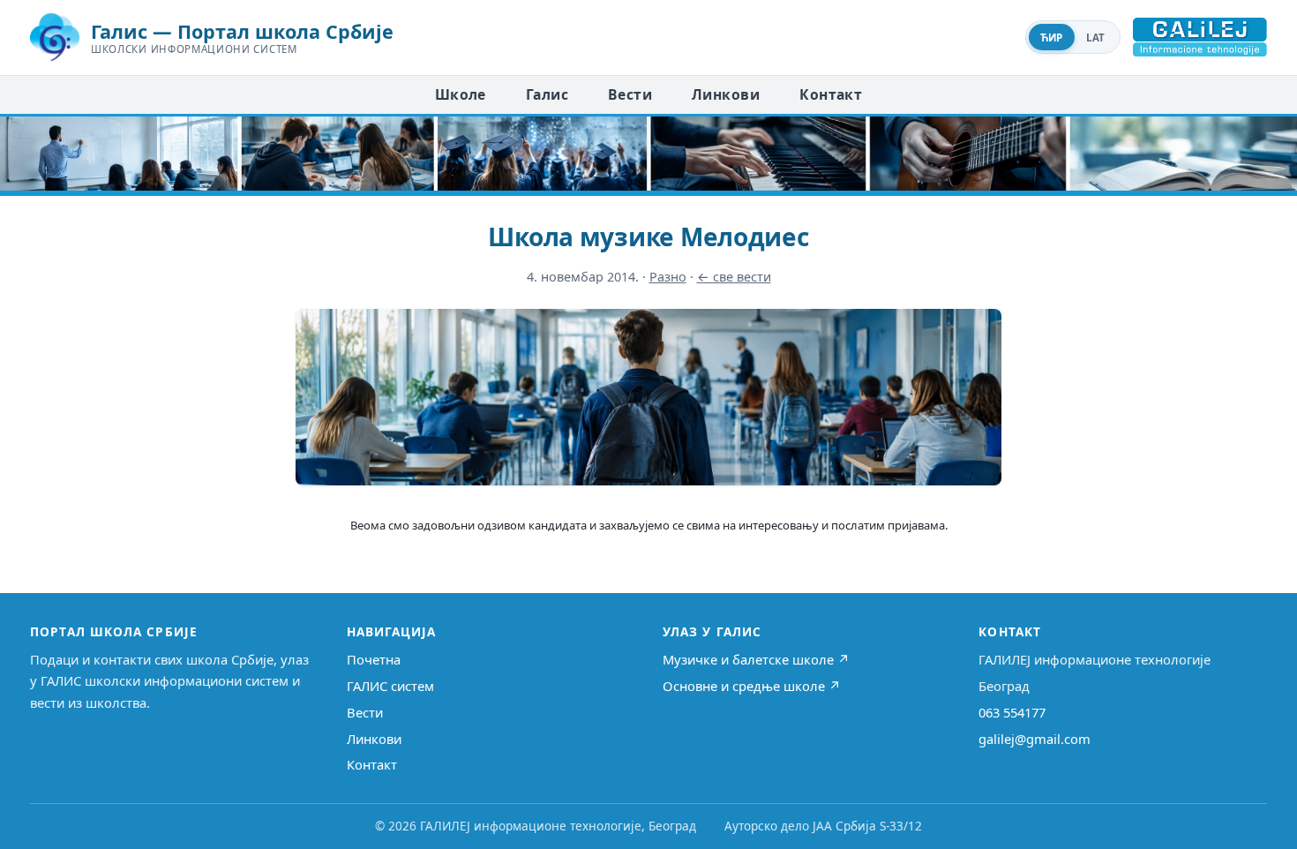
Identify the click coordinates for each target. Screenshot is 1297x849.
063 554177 (1012, 712)
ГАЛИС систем (390, 686)
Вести (630, 94)
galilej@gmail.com (1034, 739)
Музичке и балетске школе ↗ (756, 659)
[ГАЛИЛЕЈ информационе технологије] (1200, 37)
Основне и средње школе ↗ (752, 686)
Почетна (374, 659)
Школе (460, 94)
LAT (1096, 37)
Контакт (830, 94)
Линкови (726, 94)
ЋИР (1051, 37)
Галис (547, 94)
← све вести (734, 276)
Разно (667, 276)
